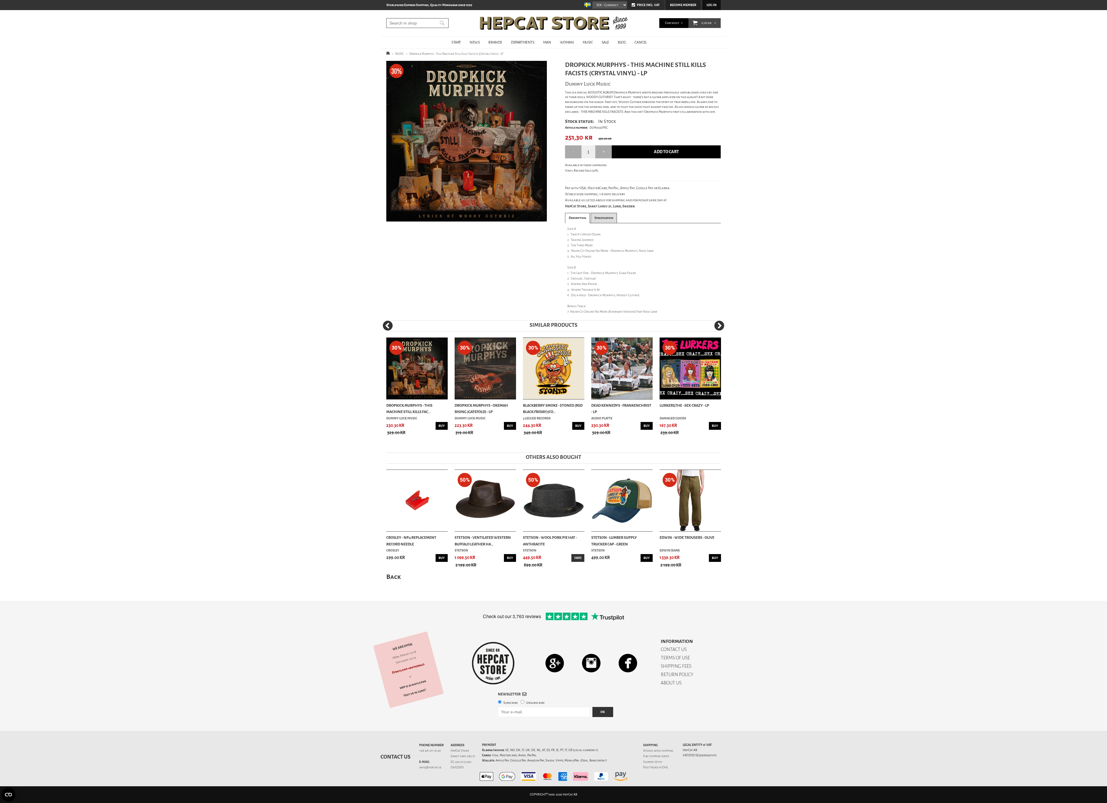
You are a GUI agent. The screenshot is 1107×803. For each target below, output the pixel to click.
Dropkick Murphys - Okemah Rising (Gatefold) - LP (481, 408)
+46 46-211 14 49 (430, 750)
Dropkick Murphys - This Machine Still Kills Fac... (409, 408)
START (456, 42)
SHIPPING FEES (676, 666)
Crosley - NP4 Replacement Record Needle (411, 540)
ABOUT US (671, 683)
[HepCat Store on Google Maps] (554, 663)
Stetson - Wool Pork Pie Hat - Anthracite (550, 540)
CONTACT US (674, 649)
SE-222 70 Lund (461, 762)
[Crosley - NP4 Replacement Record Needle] (417, 500)
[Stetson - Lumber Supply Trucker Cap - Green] (622, 500)
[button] (695, 23)
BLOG (622, 42)
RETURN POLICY (677, 674)
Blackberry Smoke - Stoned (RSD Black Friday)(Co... (553, 408)
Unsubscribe (535, 703)
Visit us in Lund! (414, 693)
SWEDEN (457, 767)
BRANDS (495, 42)
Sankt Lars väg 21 (463, 756)
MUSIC (588, 42)
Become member (683, 5)
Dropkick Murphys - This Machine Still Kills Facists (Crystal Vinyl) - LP (456, 54)
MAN (547, 42)
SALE (605, 42)
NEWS (475, 42)
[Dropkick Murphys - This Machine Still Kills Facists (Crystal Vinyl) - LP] (466, 141)
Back (393, 577)
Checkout (672, 23)
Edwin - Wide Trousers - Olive (687, 537)
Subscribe (510, 703)
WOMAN (567, 42)
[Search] (442, 23)
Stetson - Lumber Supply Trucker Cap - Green (614, 540)
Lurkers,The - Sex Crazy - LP (684, 405)
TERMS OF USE (675, 658)
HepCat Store (460, 750)
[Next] (719, 326)
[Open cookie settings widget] (8, 795)
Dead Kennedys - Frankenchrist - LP (621, 408)
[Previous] (388, 326)
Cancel (641, 42)
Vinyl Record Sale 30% (581, 170)
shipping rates (659, 756)
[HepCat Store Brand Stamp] (493, 663)
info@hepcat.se (430, 767)
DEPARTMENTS (522, 42)
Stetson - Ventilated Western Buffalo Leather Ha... (483, 540)
